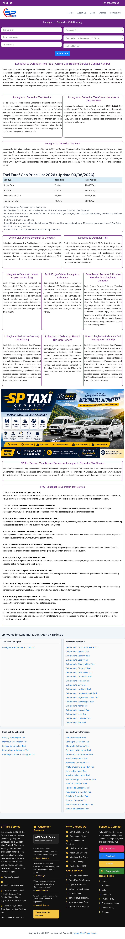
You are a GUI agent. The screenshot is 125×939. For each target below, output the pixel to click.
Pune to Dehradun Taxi (76, 783)
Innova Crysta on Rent (78, 902)
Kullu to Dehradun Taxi (76, 771)
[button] (111, 3)
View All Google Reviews (42, 914)
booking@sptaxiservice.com (13, 885)
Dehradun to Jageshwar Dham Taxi (82, 697)
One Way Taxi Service (78, 876)
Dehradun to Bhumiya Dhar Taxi (80, 664)
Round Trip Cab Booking (79, 880)
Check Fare (62, 53)
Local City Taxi (75, 893)
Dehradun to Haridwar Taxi (78, 689)
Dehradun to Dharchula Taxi (79, 676)
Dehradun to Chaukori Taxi (78, 668)
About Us (81, 13)
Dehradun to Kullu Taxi (76, 714)
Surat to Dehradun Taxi (76, 800)
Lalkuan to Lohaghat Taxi (14, 746)
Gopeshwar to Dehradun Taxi (79, 754)
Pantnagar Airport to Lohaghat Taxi (18, 754)
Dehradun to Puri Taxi (76, 722)
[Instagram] (11, 3)
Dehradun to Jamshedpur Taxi (80, 701)
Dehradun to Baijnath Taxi (78, 656)
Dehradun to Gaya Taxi (76, 685)
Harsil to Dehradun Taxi (77, 758)
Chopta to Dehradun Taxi (77, 746)
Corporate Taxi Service (78, 907)
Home (70, 13)
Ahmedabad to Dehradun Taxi (79, 804)
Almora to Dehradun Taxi (77, 808)
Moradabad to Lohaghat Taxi (15, 750)
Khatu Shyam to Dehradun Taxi (80, 767)
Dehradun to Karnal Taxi (77, 706)
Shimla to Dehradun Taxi (77, 796)
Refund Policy (107, 908)
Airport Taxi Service (77, 884)
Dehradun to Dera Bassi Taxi (79, 672)
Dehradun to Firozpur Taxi (78, 681)
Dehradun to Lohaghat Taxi (78, 718)
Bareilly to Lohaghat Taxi (13, 737)
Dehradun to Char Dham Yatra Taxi (82, 647)
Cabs (92, 13)
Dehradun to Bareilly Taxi (77, 660)
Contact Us (115, 13)
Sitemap (102, 13)
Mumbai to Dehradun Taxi (78, 775)
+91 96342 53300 (11, 877)
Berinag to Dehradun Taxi (77, 742)
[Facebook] (3, 3)
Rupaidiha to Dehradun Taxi (78, 792)
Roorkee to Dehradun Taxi (78, 788)
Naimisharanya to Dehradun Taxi (81, 779)
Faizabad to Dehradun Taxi (78, 750)
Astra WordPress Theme (85, 933)
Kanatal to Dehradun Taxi (77, 762)
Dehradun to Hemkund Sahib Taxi (81, 693)
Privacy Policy (107, 899)
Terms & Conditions (110, 903)
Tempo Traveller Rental (78, 898)
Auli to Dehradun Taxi (76, 737)
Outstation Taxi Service (78, 889)
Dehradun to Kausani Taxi (77, 710)
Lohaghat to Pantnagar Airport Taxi (18, 647)
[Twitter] (7, 3)
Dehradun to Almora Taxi (77, 651)
